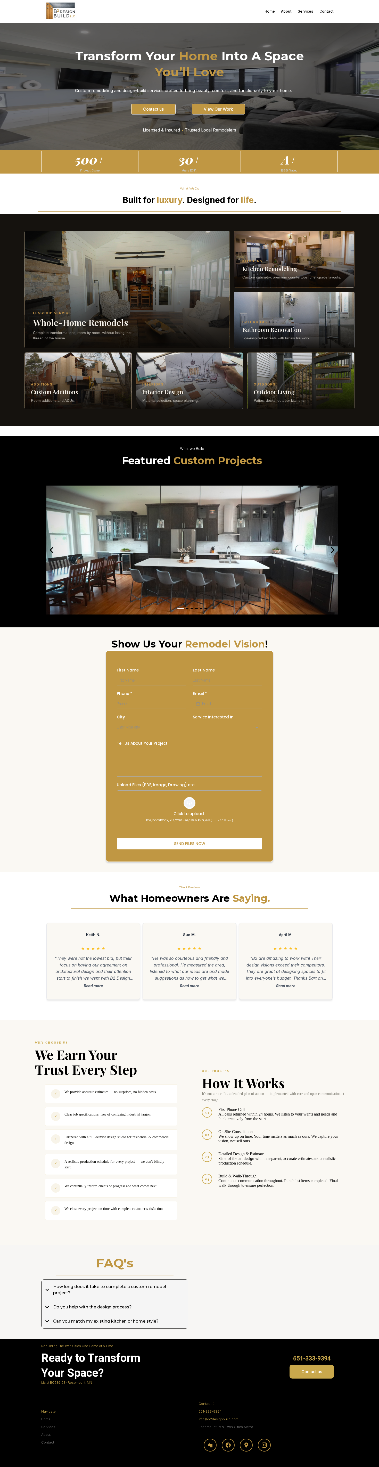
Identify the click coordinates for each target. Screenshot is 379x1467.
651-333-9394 (210, 1411)
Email (200, 693)
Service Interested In (213, 717)
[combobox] (227, 729)
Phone (124, 693)
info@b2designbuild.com (218, 1419)
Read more (93, 986)
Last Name (204, 670)
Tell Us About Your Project (142, 743)
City (121, 717)
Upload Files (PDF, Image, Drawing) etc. (156, 785)
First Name (128, 670)
